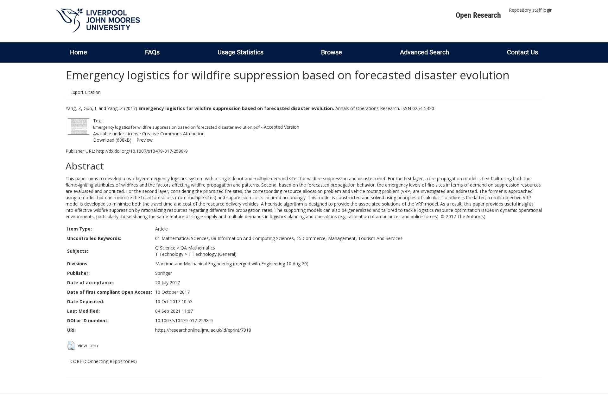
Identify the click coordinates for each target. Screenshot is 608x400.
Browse (331, 52)
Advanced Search (424, 52)
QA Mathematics (197, 248)
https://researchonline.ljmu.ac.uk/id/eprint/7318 (203, 330)
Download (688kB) (112, 140)
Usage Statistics (240, 52)
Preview (144, 140)
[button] (70, 345)
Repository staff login (531, 10)
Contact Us (522, 52)
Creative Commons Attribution (173, 134)
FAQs (152, 52)
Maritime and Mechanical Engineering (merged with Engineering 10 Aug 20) (231, 264)
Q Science (165, 248)
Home (78, 52)
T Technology (169, 254)
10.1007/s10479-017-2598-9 (184, 320)
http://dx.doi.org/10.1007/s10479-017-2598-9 (142, 151)
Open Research (478, 15)
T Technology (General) (212, 254)
